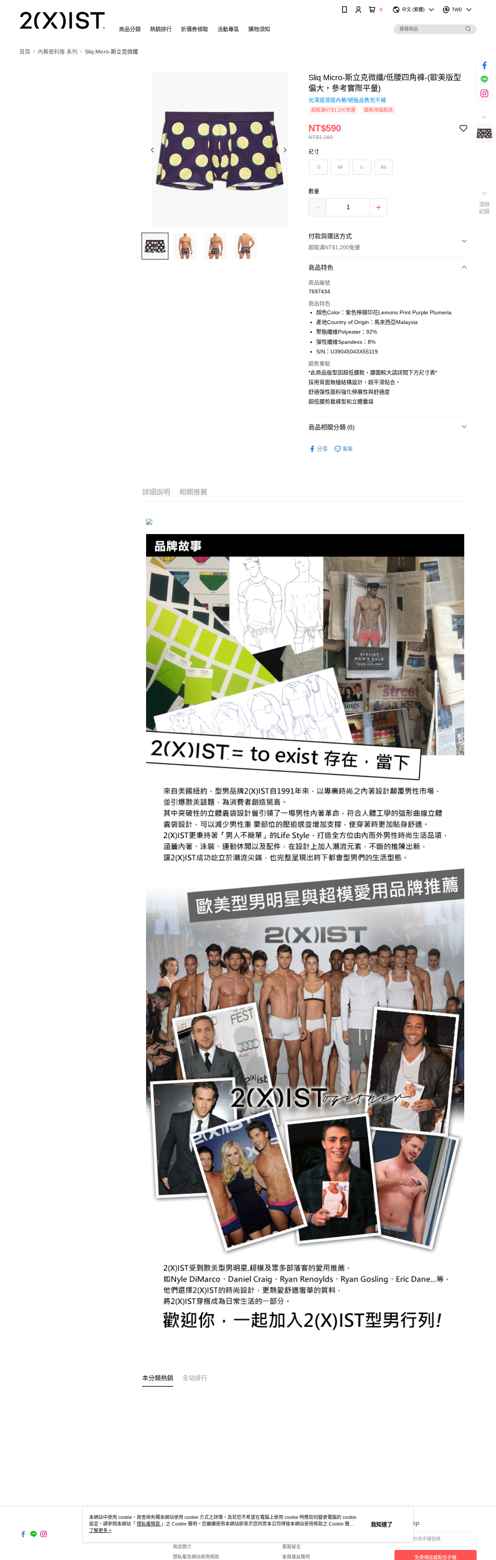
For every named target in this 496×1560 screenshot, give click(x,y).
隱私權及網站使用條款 (196, 1557)
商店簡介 (182, 1547)
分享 (322, 449)
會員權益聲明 (296, 1557)
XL (384, 167)
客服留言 (291, 1547)
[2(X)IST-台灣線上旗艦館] (62, 20)
